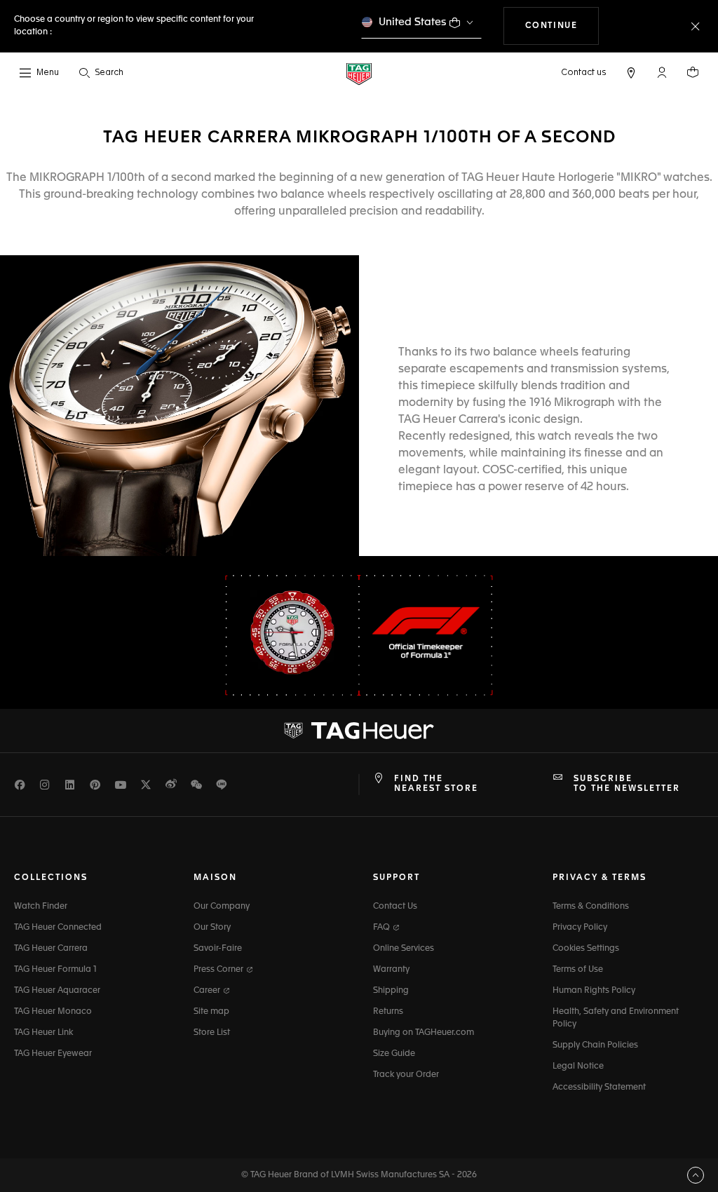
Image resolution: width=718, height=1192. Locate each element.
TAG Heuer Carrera (51, 948)
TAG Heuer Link (43, 1033)
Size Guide (394, 1054)
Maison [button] (215, 878)
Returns (388, 1012)
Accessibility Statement (599, 1087)
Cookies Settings (586, 948)
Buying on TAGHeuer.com (423, 1033)
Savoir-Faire (218, 948)
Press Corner (219, 970)
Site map (211, 1012)
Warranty (391, 970)
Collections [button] (51, 878)
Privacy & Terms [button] (599, 878)
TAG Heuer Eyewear (53, 1054)
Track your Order (406, 1075)
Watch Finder (40, 906)
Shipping (391, 991)
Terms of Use (578, 970)
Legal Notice (578, 1066)
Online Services (403, 948)
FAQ (382, 927)
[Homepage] (359, 73)
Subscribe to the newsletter (627, 784)
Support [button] (396, 878)
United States (412, 22)
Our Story (212, 927)
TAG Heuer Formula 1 (55, 970)
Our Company (222, 906)
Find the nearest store (436, 784)
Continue (562, 25)
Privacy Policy (580, 927)
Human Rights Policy (594, 991)
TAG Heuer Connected (58, 927)
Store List (212, 1033)
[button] (662, 72)
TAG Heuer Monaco (53, 1012)
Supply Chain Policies (595, 1045)
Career (208, 991)
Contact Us (395, 906)
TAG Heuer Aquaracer (57, 991)
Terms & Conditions (591, 906)
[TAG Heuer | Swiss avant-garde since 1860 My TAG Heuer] (359, 730)
